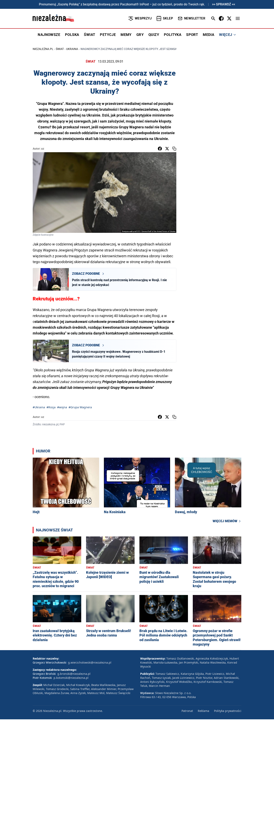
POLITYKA (172, 34)
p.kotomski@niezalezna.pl (71, 678)
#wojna (62, 407)
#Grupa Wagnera (80, 407)
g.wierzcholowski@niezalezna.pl (89, 662)
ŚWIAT (89, 34)
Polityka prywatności (227, 711)
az (42, 148)
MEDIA (208, 34)
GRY (140, 34)
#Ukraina (39, 407)
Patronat (187, 711)
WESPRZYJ (143, 18)
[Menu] (237, 18)
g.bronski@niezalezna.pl (73, 674)
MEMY (126, 34)
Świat (60, 49)
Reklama (203, 711)
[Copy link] (174, 149)
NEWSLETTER (194, 18)
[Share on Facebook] (160, 149)
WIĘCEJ (225, 34)
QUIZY (153, 34)
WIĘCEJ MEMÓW (225, 521)
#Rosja (51, 407)
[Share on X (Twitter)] (167, 149)
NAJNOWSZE (49, 34)
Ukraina (72, 49)
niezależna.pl (43, 49)
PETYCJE (108, 34)
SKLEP (168, 18)
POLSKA (72, 34)
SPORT (192, 34)
